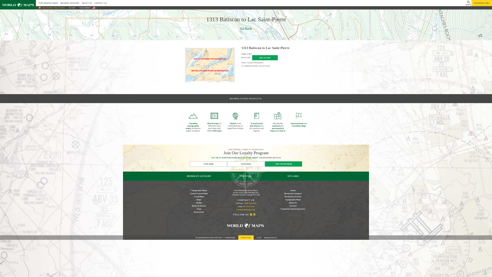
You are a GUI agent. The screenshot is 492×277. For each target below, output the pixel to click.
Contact (293, 206)
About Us (87, 3)
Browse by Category (293, 193)
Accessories (199, 212)
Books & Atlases (199, 206)
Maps (199, 200)
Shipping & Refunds (270, 238)
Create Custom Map (199, 193)
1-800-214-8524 (59, 8)
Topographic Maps (48, 3)
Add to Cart (265, 58)
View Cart (246, 238)
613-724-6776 (248, 206)
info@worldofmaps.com (246, 210)
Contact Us (100, 3)
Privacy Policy (230, 238)
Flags (199, 209)
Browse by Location (293, 196)
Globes (199, 203)
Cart (482, 3)
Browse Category (70, 3)
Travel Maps (199, 196)
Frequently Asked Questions (293, 209)
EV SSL (259, 238)
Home (293, 190)
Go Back (246, 28)
